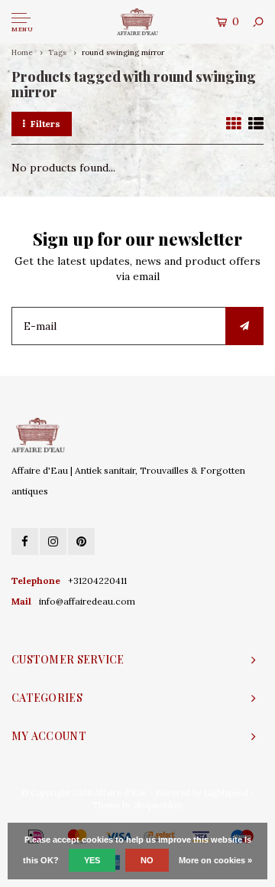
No (147, 860)
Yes (92, 860)
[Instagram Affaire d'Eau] (53, 541)
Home (22, 52)
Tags (57, 52)
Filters (45, 123)
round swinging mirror (123, 52)
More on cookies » (215, 860)
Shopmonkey (158, 805)
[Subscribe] (244, 326)
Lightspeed (226, 793)
